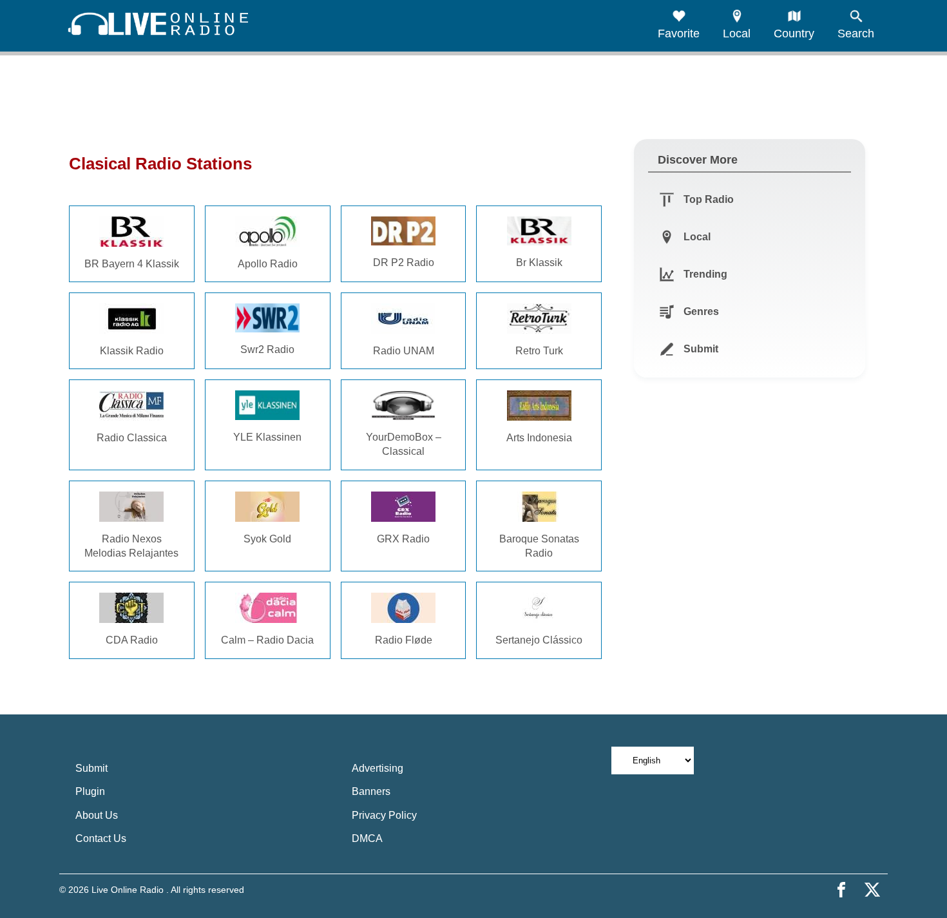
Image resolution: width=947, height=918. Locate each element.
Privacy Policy (384, 815)
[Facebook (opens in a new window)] (841, 889)
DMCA (367, 838)
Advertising (377, 768)
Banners (371, 791)
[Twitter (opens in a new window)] (872, 889)
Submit (91, 768)
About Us (96, 815)
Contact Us (100, 838)
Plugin (90, 791)
